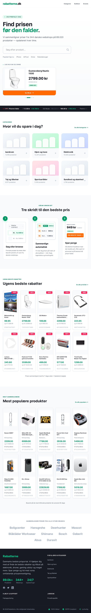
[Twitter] (8, 588)
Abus (37, 540)
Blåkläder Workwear (22, 534)
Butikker (77, 4)
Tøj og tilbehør (52, 573)
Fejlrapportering (8, 598)
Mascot (76, 527)
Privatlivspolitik (52, 598)
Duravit (52, 540)
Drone (33, 57)
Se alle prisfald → (82, 285)
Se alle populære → (81, 402)
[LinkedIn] (12, 588)
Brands (85, 4)
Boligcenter (17, 527)
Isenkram (50, 560)
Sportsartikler (51, 577)
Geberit (77, 534)
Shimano (47, 534)
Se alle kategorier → (81, 127)
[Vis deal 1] (25, 97)
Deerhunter (58, 527)
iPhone (18, 57)
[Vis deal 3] (30, 97)
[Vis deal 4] (33, 97)
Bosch (63, 534)
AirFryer (26, 57)
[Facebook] (4, 588)
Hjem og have (52, 564)
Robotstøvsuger (42, 57)
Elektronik (50, 569)
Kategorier (67, 4)
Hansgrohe (38, 527)
